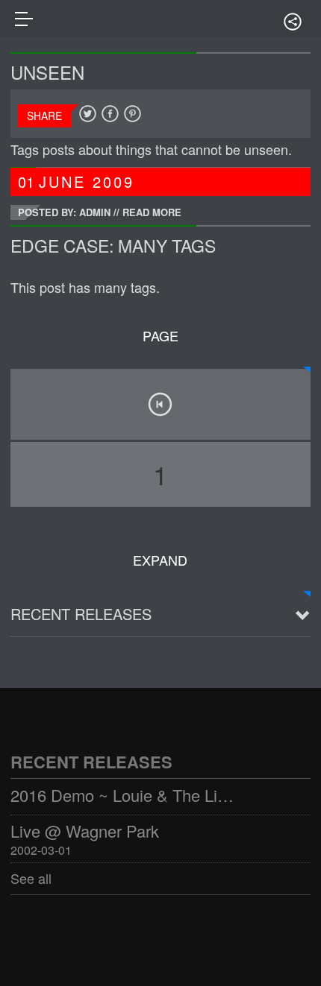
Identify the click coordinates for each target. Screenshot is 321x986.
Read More (151, 212)
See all (31, 878)
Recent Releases (81, 614)
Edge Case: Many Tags (113, 245)
